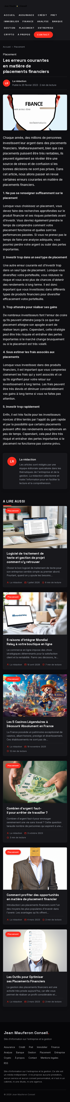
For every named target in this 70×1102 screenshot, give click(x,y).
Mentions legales (49, 1058)
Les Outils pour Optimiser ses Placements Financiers (26, 979)
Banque (57, 21)
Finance (28, 21)
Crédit (42, 15)
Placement (27, 28)
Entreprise (45, 28)
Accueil (9, 15)
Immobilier (11, 21)
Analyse (43, 21)
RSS (6, 1063)
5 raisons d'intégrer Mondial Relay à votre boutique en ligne (29, 642)
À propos (24, 34)
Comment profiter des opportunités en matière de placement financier (33, 897)
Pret (54, 15)
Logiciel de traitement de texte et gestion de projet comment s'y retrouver (26, 557)
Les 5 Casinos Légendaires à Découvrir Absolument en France (30, 724)
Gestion (9, 28)
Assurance (26, 15)
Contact (43, 34)
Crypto (9, 34)
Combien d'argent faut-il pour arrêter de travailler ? (27, 810)
